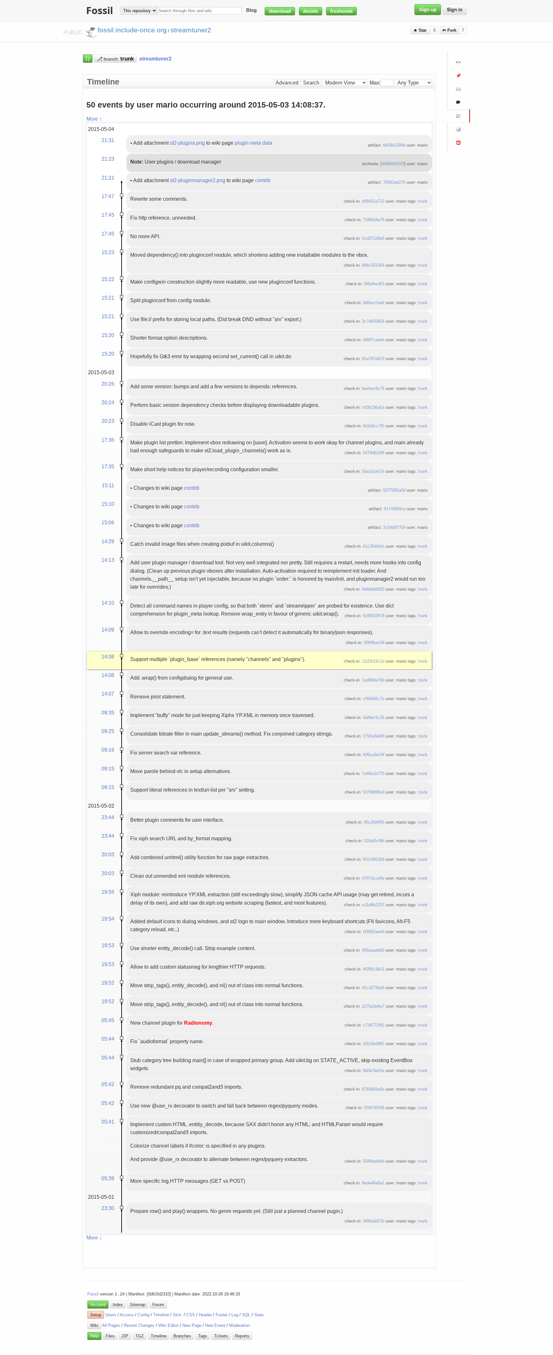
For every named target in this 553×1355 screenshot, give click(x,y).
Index (118, 1304)
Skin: (177, 1314)
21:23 (107, 159)
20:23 (107, 421)
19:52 (107, 983)
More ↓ (94, 1237)
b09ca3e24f (373, 754)
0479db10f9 (373, 452)
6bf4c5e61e (373, 1070)
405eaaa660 (373, 950)
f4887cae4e (373, 339)
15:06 (107, 522)
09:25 (107, 731)
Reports (242, 1336)
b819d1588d (394, 145)
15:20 (107, 335)
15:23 (107, 252)
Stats (259, 1314)
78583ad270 (394, 182)
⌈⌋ (88, 58)
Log (234, 1314)
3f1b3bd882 (373, 1043)
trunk (423, 201)
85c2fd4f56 (374, 822)
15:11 (108, 485)
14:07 (107, 694)
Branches (182, 1336)
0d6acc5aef (373, 302)
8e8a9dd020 (373, 589)
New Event (215, 1325)
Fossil (93, 1294)
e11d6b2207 (373, 904)
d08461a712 (373, 201)
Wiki (94, 1325)
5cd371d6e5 (373, 238)
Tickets (221, 1336)
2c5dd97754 (394, 527)
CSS (190, 1314)
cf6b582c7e (373, 698)
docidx (310, 11)
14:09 (107, 630)
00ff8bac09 (374, 642)
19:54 (107, 919)
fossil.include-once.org (132, 30)
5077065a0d (394, 490)
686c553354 (373, 265)
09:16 (107, 750)
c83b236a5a (373, 407)
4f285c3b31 (373, 969)
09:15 (107, 768)
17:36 (107, 440)
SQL (246, 1314)
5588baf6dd (373, 1161)
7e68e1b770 (373, 773)
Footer (222, 1314)
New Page (191, 1325)
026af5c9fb (374, 840)
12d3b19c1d (373, 661)
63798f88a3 (373, 792)
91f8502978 (373, 615)
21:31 (107, 140)
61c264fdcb (373, 546)
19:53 (107, 945)
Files (110, 1336)
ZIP (125, 1336)
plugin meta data (253, 143)
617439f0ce (394, 508)
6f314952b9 (373, 859)
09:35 (107, 712)
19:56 (107, 892)
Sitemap (137, 1304)
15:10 (107, 504)
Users (110, 1314)
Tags (202, 1336)
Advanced (287, 82)
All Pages (111, 1325)
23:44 (107, 817)
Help (94, 1336)
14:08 (107, 656)
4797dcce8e (373, 878)
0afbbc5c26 (373, 717)
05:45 (107, 1020)
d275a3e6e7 (373, 1006)
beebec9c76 (373, 388)
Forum (158, 1304)
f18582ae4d (373, 931)
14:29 (107, 541)
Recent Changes (139, 1325)
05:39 (107, 1178)
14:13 (107, 560)
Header (205, 1314)
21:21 (107, 178)
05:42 (107, 1084)
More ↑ (94, 119)
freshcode (341, 11)
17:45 (107, 215)
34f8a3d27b (373, 1221)
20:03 (107, 854)
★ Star (420, 30)
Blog (251, 10)
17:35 (107, 466)
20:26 (107, 384)
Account (98, 1304)
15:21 (107, 298)
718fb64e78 (373, 219)
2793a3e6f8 (373, 736)
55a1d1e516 (373, 471)
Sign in (454, 9)
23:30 (107, 1208)
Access (127, 1314)
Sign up (428, 9)
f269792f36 (374, 1107)
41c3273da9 (373, 987)
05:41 (107, 1122)
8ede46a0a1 (373, 1183)
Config (143, 1314)
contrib (262, 180)
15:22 (107, 279)
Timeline (161, 1314)
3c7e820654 (373, 321)
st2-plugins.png (187, 143)
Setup (95, 1314)
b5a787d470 (373, 358)
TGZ (139, 1336)
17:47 (107, 196)
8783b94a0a (373, 1089)
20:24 (107, 402)
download (280, 11)
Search (311, 82)
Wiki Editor (168, 1325)
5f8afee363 (374, 283)
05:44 (107, 1039)
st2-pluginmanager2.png (197, 180)
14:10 (107, 603)
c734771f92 (373, 1025)
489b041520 (393, 163)
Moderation (239, 1325)
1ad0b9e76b (373, 680)
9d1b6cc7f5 (373, 425)
